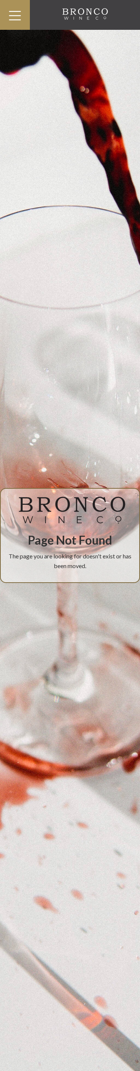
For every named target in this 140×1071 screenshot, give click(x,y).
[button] (15, 15)
